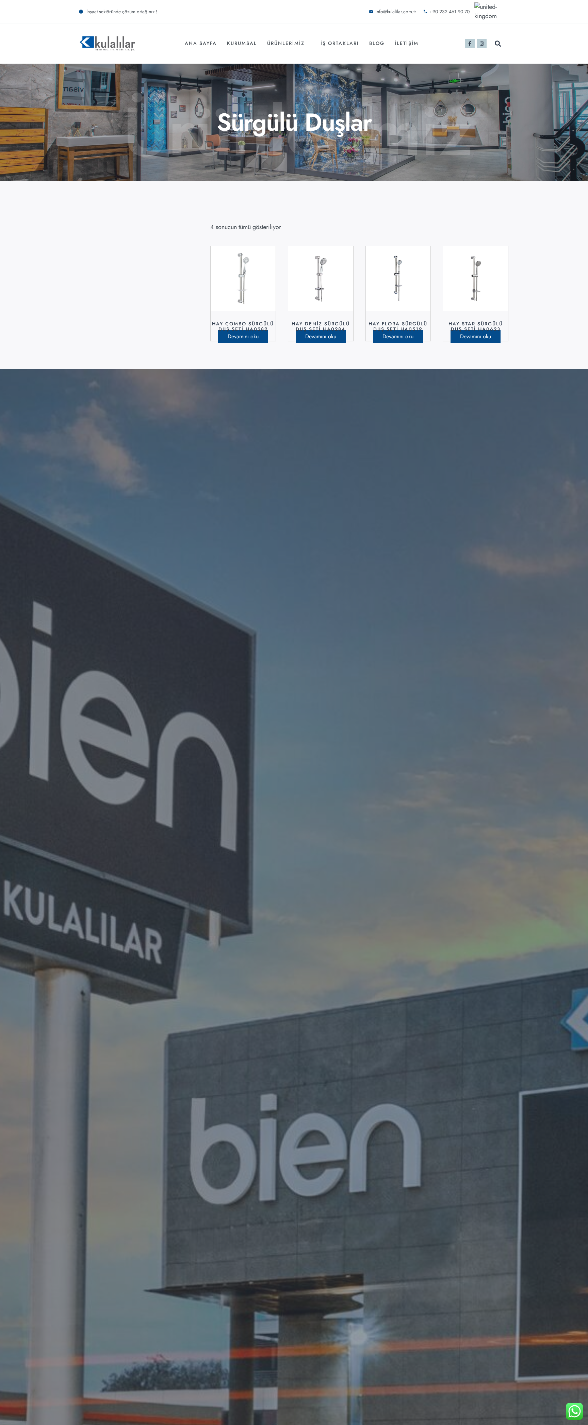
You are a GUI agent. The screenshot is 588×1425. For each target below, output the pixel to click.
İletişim (407, 43)
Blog (377, 43)
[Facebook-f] (470, 43)
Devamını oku (243, 336)
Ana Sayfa (201, 43)
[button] (498, 43)
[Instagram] (482, 43)
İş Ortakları (340, 43)
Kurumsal (242, 43)
